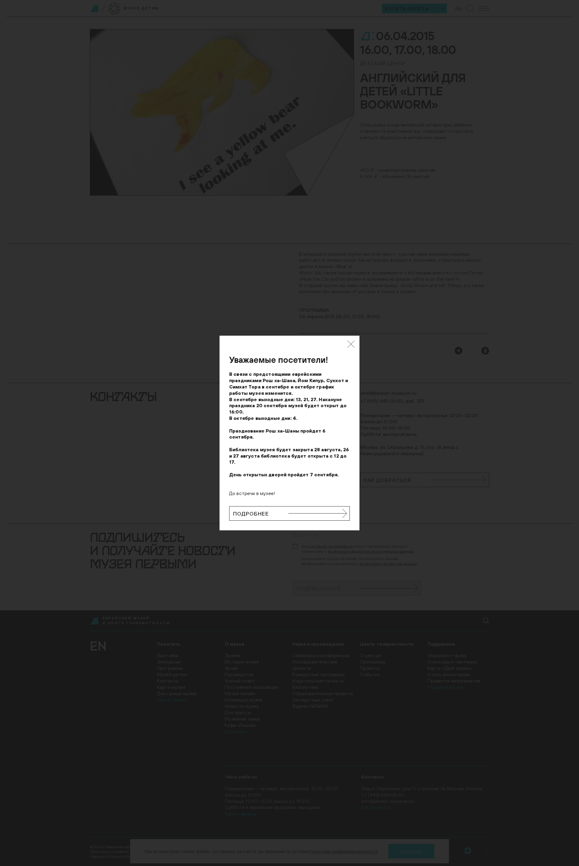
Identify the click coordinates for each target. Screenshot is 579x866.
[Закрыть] (351, 344)
